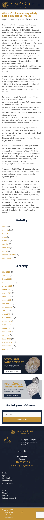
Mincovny (5, 241)
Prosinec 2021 (7, 304)
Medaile (5, 234)
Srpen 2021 (6, 314)
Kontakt (5, 490)
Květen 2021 (6, 325)
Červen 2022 (7, 286)
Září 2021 (5, 311)
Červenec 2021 (8, 318)
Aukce (4, 227)
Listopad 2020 (7, 346)
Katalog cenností (9, 498)
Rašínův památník (9, 255)
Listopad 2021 (7, 307)
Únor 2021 (5, 335)
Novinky (5, 244)
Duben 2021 (6, 328)
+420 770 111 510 (22, 462)
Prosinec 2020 (7, 342)
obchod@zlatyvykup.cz (22, 465)
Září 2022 (5, 276)
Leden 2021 (6, 339)
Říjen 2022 (6, 272)
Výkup (4, 475)
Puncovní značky (9, 483)
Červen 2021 (7, 321)
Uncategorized (8, 258)
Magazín (5, 230)
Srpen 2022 (6, 279)
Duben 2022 (6, 290)
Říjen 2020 (6, 349)
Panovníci (6, 248)
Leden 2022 (6, 300)
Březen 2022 (7, 293)
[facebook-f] (22, 513)
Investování (6, 478)
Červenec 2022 (8, 283)
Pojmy (4, 251)
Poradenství (7, 481)
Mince (4, 237)
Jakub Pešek (8, 518)
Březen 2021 (6, 332)
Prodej (4, 473)
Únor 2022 (6, 297)
